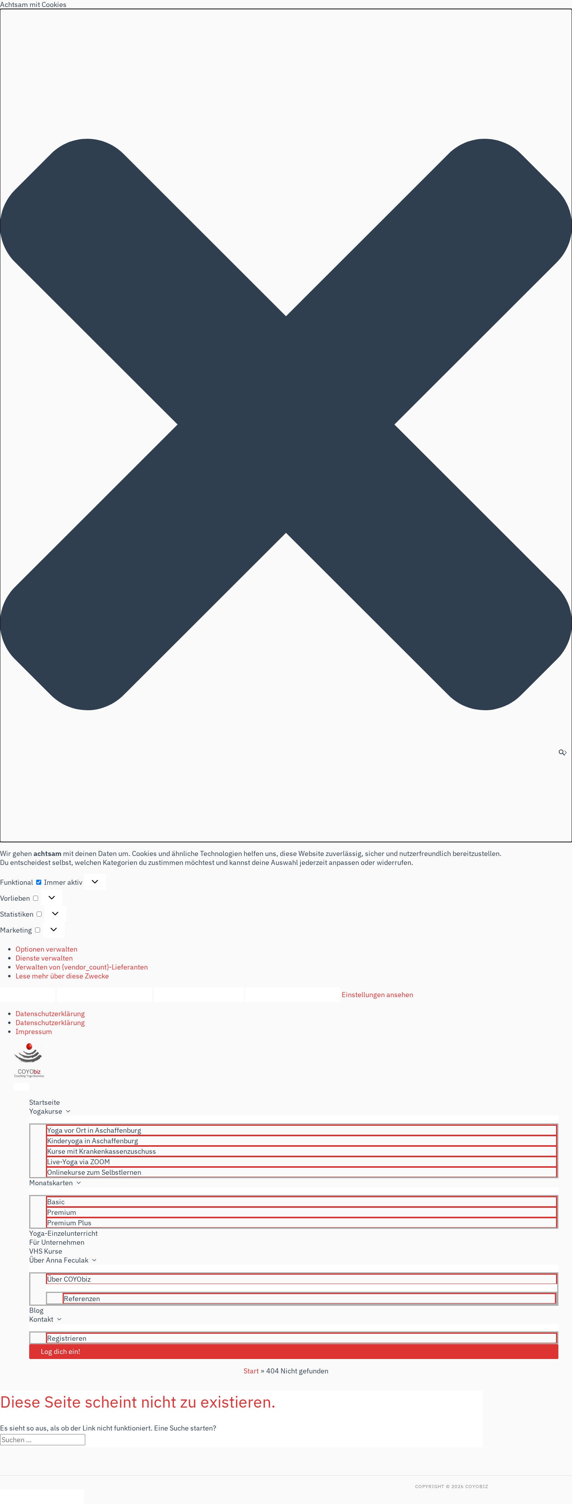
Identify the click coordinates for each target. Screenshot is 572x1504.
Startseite (44, 1102)
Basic (56, 1201)
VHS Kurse (45, 1251)
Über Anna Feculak (58, 1260)
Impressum (34, 1031)
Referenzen (82, 1298)
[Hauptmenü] (21, 1087)
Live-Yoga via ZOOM (78, 1161)
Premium (61, 1212)
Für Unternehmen (56, 1242)
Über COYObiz (69, 1279)
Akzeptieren (27, 994)
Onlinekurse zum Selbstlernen (94, 1172)
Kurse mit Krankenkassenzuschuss (101, 1151)
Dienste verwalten (44, 958)
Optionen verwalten (46, 949)
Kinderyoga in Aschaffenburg (92, 1140)
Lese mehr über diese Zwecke (62, 975)
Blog (36, 1310)
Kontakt (41, 1319)
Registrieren (66, 1338)
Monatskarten (51, 1182)
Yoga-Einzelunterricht (63, 1233)
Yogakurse (45, 1111)
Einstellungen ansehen (198, 994)
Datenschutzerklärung (50, 1013)
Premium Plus (69, 1222)
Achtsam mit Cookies (42, 1496)
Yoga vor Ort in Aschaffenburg (94, 1130)
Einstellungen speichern (292, 994)
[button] (286, 425)
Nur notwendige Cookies (104, 994)
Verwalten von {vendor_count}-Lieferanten (82, 966)
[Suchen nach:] (43, 1439)
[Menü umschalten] (293, 1119)
